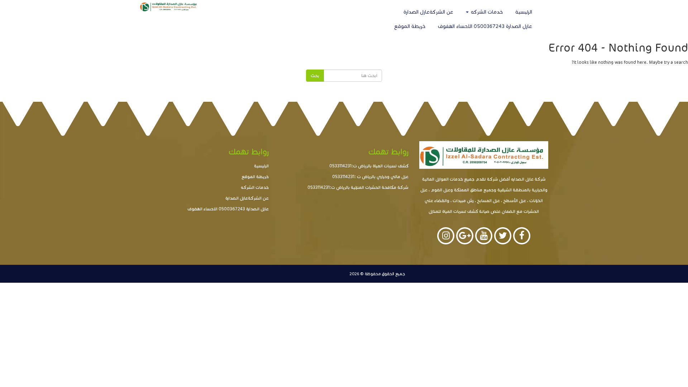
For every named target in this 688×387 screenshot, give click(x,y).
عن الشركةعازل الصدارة (428, 12)
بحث (315, 75)
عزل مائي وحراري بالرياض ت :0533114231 (370, 176)
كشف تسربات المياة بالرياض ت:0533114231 (368, 165)
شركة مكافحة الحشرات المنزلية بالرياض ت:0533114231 (357, 187)
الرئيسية (523, 12)
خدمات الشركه (486, 12)
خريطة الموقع (409, 26)
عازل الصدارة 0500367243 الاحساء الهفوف (485, 26)
